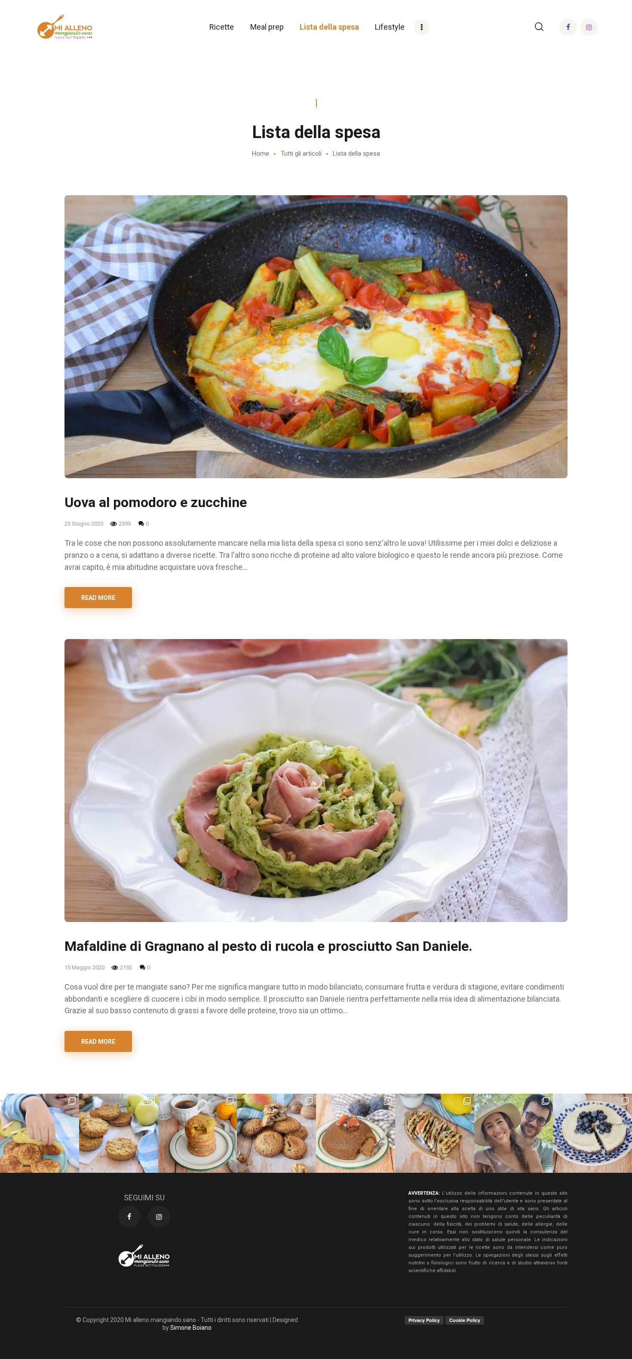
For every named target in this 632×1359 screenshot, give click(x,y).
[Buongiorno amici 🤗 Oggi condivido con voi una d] (39, 1133)
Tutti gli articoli (301, 153)
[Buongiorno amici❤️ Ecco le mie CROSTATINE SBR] (118, 1133)
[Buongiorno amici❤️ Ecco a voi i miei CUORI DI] (276, 1133)
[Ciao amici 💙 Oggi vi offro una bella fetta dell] (592, 1133)
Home (260, 153)
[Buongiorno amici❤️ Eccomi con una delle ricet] (197, 1133)
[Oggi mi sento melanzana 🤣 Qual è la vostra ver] (434, 1133)
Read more (98, 597)
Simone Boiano (191, 1327)
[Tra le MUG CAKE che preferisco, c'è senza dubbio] (355, 1133)
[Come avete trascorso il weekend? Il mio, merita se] (513, 1133)
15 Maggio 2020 (85, 967)
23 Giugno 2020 (84, 523)
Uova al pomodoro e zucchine (155, 502)
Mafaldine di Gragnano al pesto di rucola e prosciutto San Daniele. (268, 946)
